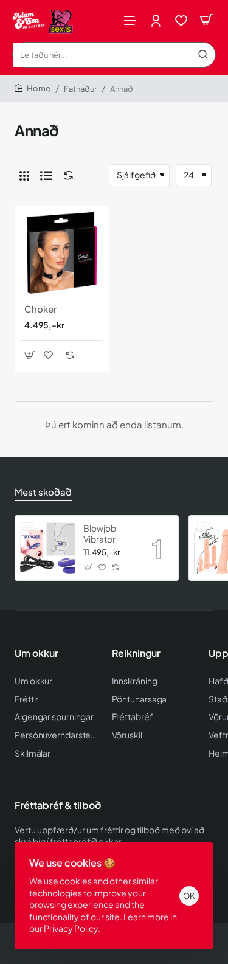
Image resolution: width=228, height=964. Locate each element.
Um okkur (36, 653)
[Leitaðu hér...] (203, 55)
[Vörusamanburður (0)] (65, 175)
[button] (29, 354)
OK (189, 896)
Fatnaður (80, 89)
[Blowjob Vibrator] (47, 548)
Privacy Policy (71, 928)
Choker (40, 308)
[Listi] (46, 175)
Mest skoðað (43, 492)
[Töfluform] (24, 175)
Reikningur (136, 653)
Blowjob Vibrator (99, 533)
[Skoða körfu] (206, 20)
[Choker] (62, 253)
